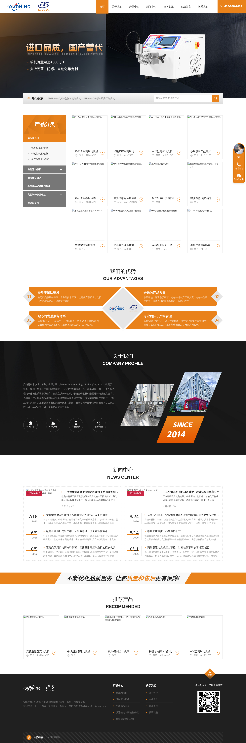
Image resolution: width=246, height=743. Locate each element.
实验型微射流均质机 (125, 198)
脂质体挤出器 (34, 178)
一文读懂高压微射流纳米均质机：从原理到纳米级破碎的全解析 (91, 491)
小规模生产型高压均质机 (202, 151)
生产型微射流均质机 (163, 198)
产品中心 (134, 6)
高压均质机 (33, 138)
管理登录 (53, 706)
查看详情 (66, 506)
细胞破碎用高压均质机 (126, 151)
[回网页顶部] (238, 158)
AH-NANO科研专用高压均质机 (99, 98)
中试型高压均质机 (40, 153)
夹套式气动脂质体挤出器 (126, 245)
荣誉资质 (153, 706)
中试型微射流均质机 (37, 651)
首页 (102, 6)
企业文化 (153, 699)
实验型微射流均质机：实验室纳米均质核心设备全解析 (77, 515)
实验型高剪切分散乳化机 (164, 245)
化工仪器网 (40, 706)
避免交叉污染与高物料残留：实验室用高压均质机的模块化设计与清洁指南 (82, 547)
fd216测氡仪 (54, 737)
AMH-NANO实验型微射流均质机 (64, 98)
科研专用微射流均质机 (87, 198)
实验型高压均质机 (40, 148)
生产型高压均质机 (40, 159)
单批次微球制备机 (200, 245)
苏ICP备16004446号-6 (80, 706)
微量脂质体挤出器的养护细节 (164, 531)
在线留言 (186, 6)
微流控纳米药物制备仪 (39, 186)
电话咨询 (239, 168)
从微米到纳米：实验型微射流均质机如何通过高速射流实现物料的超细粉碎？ (183, 515)
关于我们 (117, 6)
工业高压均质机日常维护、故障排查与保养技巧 (192, 491)
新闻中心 (151, 6)
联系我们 (203, 6)
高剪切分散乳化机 (37, 194)
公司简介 (153, 693)
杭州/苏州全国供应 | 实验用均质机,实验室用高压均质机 (79, 651)
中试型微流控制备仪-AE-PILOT (87, 245)
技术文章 (168, 6)
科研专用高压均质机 (86, 151)
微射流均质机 (34, 169)
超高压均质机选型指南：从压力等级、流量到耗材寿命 (77, 531)
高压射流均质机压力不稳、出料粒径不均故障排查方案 (178, 547)
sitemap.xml (100, 706)
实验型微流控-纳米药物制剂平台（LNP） (202, 198)
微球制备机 (33, 203)
